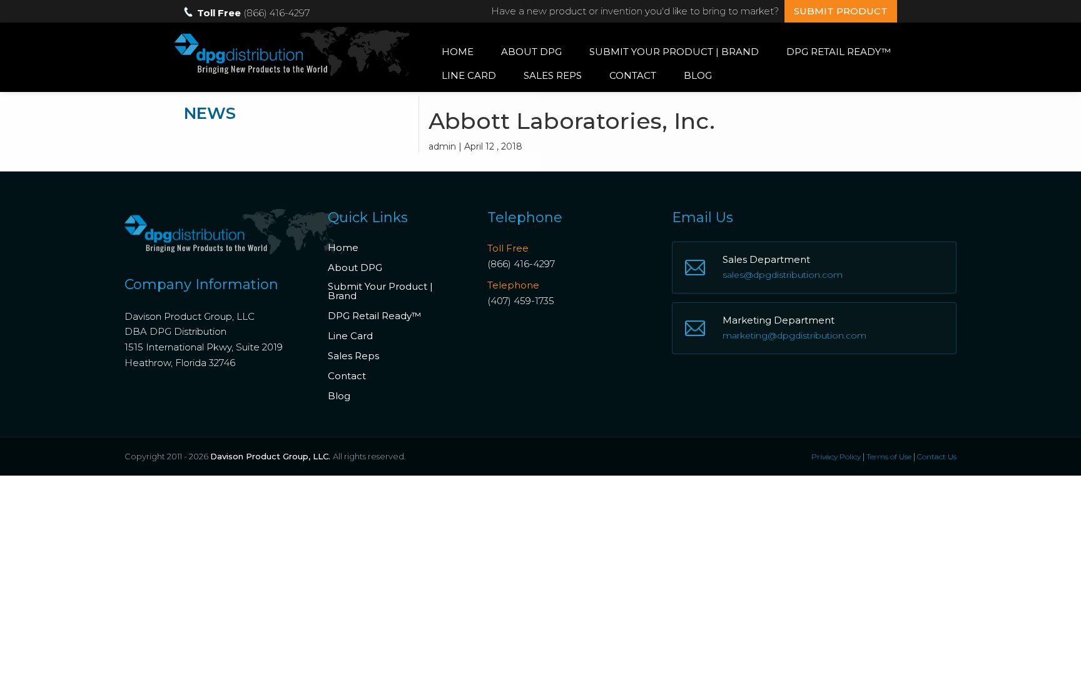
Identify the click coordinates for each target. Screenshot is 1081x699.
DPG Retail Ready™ (838, 52)
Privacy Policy (836, 456)
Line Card (469, 75)
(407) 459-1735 (520, 301)
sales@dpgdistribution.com (783, 274)
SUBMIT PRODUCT (841, 11)
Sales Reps (553, 75)
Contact (632, 75)
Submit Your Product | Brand (674, 52)
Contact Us (937, 456)
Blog (698, 75)
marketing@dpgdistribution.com (794, 335)
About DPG (531, 52)
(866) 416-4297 (521, 264)
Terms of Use (888, 456)
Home (458, 52)
